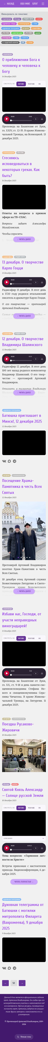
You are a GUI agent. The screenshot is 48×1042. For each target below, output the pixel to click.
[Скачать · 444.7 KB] (42, 282)
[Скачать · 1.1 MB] (42, 119)
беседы (17, 19)
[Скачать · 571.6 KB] (42, 359)
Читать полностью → (24, 882)
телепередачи (24, 24)
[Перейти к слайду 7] (32, 769)
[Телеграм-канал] (15, 461)
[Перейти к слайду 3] (24, 557)
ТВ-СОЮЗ (29, 33)
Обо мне (25, 3)
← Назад (9, 3)
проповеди (7, 19)
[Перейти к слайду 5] (29, 557)
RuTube (21, 84)
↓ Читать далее (24, 239)
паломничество (19, 475)
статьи (30, 42)
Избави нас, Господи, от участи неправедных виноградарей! (21, 620)
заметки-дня (17, 33)
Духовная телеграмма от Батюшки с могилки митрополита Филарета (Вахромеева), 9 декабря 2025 (23, 916)
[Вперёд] (42, 530)
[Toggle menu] (43, 4)
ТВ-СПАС (6, 33)
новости (25, 38)
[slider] (21, 120)
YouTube (31, 84)
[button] (24, 531)
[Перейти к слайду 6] (29, 769)
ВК (23, 42)
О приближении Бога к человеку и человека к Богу (21, 65)
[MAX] (9, 461)
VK (40, 84)
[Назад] (5, 530)
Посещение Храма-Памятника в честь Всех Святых (22, 486)
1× (35, 119)
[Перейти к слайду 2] (21, 557)
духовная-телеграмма (11, 28)
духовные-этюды (9, 24)
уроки (38, 33)
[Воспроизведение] (6, 118)
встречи (26, 28)
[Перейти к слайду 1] (18, 557)
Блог (35, 3)
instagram (7, 38)
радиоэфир (37, 28)
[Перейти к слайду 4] (26, 557)
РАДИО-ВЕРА (28, 19)
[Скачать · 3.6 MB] (42, 673)
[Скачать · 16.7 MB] (42, 848)
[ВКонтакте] (4, 461)
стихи (35, 24)
